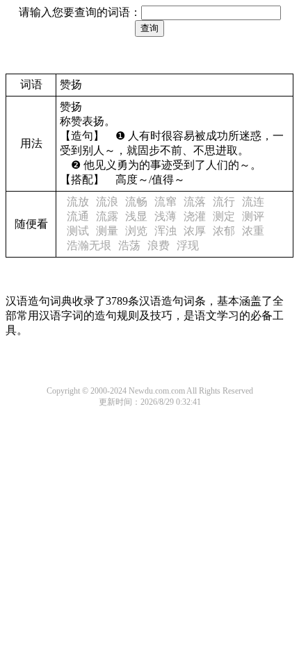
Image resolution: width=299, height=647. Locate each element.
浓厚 (195, 231)
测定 (224, 216)
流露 (107, 216)
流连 (253, 202)
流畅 (136, 202)
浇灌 (195, 216)
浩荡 (129, 245)
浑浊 (165, 231)
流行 (224, 202)
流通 (78, 216)
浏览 (136, 231)
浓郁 (224, 231)
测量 (107, 231)
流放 (78, 202)
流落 (195, 202)
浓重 (253, 231)
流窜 (165, 202)
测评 (253, 216)
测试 (78, 231)
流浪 (107, 202)
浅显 (136, 216)
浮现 (188, 245)
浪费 (158, 245)
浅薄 (165, 216)
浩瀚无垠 (89, 245)
